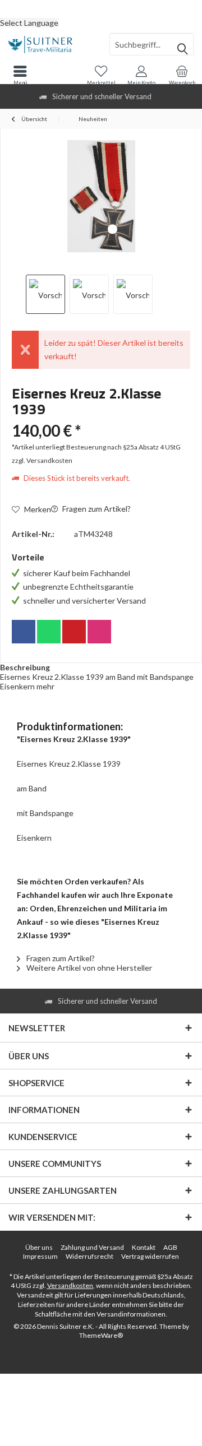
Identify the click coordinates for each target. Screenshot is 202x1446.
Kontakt (143, 1247)
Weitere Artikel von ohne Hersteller (88, 967)
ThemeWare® (101, 1335)
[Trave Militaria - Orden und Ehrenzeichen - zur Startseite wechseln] (50, 44)
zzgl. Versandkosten (42, 460)
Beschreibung (25, 667)
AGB (170, 1247)
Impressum (40, 1256)
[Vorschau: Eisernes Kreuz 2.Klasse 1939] (45, 294)
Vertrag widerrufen (150, 1256)
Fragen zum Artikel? (96, 508)
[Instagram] (99, 631)
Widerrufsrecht (89, 1256)
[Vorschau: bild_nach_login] (89, 294)
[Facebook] (23, 631)
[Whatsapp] (49, 631)
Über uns (39, 1247)
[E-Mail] (74, 631)
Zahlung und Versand (92, 1247)
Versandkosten (70, 1285)
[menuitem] (101, 8)
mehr (45, 686)
